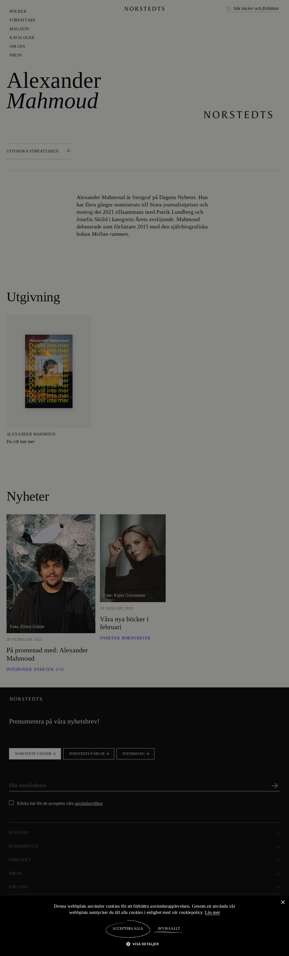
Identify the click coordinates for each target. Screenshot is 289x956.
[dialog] (144, 478)
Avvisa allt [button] (168, 928)
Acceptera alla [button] (128, 928)
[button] (144, 943)
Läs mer (213, 912)
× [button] (283, 902)
